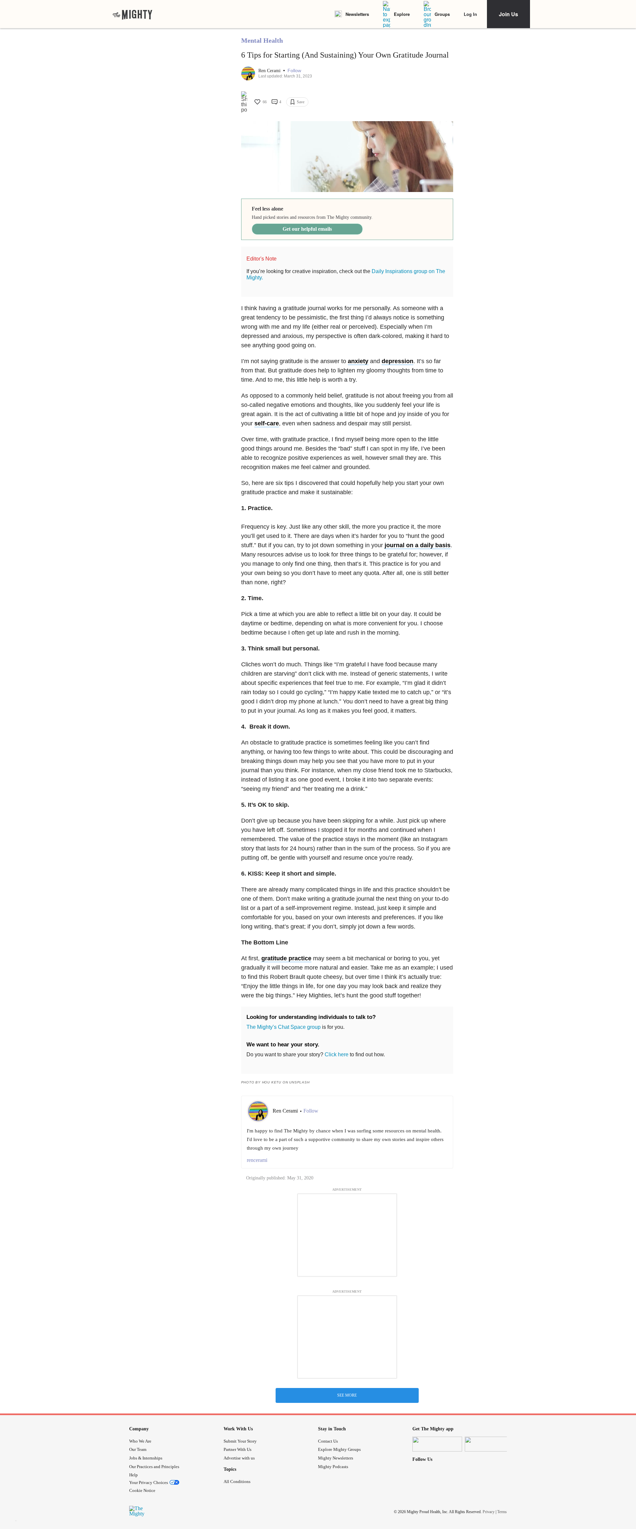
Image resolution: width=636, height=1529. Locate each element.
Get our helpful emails (307, 229)
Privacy (489, 1511)
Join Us (508, 14)
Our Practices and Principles (154, 1466)
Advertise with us (239, 1458)
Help (133, 1474)
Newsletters (357, 14)
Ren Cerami (270, 70)
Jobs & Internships (145, 1458)
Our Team (137, 1449)
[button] (294, 70)
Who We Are (140, 1441)
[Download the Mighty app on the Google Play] (489, 1444)
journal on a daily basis (417, 545)
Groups (442, 14)
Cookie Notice (142, 1490)
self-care (266, 423)
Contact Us (328, 1441)
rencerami (257, 1160)
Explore (402, 14)
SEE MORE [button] (347, 1395)
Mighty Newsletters (335, 1458)
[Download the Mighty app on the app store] (437, 1444)
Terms (502, 1511)
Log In (470, 14)
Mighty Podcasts (333, 1466)
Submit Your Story (240, 1441)
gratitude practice (286, 958)
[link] (132, 14)
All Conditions (237, 1481)
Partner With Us (237, 1449)
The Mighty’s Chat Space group (283, 1027)
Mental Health (262, 40)
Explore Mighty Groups (339, 1449)
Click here (336, 1054)
